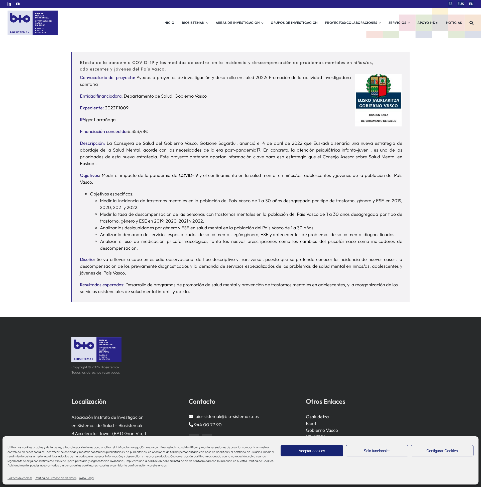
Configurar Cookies (442, 451)
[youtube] (18, 4)
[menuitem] (450, 4)
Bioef (311, 423)
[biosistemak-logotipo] (33, 12)
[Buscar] (471, 22)
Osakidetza (317, 417)
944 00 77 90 (208, 425)
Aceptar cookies (312, 451)
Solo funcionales (377, 451)
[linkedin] (9, 4)
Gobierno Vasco (322, 430)
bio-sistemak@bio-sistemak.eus (227, 416)
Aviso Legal (86, 478)
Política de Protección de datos (55, 478)
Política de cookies (20, 478)
